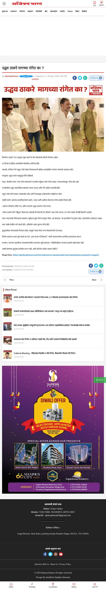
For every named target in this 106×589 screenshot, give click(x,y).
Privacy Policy (65, 564)
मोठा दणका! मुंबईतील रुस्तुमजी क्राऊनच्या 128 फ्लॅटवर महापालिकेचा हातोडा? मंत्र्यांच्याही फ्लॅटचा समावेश (52, 325)
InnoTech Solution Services (58, 577)
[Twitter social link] (80, 78)
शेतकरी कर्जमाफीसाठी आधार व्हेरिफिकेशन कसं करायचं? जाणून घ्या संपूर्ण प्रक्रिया (43, 311)
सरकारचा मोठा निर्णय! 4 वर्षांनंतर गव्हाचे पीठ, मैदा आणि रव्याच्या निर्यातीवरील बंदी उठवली (45, 339)
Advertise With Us (42, 564)
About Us (54, 564)
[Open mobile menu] (4, 3)
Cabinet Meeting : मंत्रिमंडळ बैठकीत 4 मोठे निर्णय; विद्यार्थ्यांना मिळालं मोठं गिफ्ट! (44, 353)
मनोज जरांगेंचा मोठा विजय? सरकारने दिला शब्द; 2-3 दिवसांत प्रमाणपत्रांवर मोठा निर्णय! (46, 297)
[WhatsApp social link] (85, 78)
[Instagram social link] (56, 554)
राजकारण (35, 79)
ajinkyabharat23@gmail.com (58, 515)
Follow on (95, 78)
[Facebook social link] (75, 78)
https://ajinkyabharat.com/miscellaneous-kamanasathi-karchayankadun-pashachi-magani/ (56, 255)
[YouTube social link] (61, 554)
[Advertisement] (53, 36)
